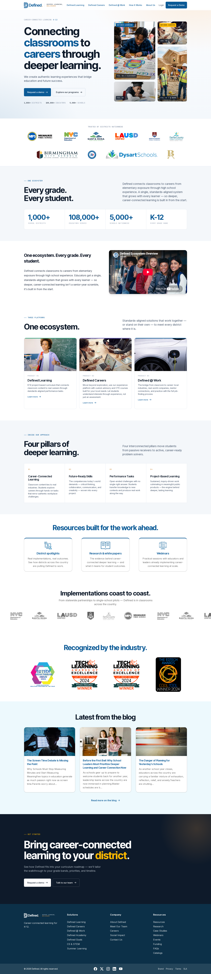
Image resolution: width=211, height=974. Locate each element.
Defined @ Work (117, 5)
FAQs (156, 948)
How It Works (135, 5)
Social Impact (117, 935)
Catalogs (157, 953)
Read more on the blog (104, 800)
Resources (159, 922)
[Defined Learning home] (43, 5)
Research (158, 926)
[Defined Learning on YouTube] (121, 969)
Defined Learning (75, 5)
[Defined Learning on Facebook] (95, 969)
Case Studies (160, 930)
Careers (114, 930)
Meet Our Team (118, 926)
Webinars (158, 935)
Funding (157, 944)
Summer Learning (77, 948)
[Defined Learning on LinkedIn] (114, 969)
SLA (185, 969)
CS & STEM (73, 944)
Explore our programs (67, 92)
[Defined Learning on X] (102, 969)
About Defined (118, 922)
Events (156, 939)
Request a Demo (176, 5)
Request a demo (35, 92)
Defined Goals (74, 939)
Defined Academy (76, 935)
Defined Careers (96, 5)
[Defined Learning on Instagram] (108, 969)
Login (161, 5)
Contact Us (116, 939)
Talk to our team (64, 882)
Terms (178, 969)
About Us (150, 5)
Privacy (169, 969)
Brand (161, 969)
